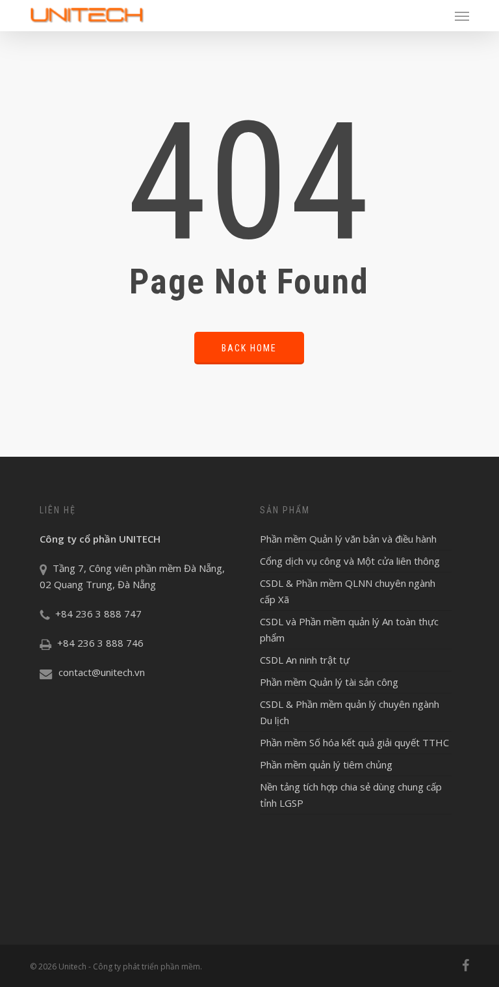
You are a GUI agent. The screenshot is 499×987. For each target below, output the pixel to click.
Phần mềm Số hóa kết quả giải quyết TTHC (354, 742)
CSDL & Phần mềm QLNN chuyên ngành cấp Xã (347, 591)
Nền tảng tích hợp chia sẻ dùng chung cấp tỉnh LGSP (351, 794)
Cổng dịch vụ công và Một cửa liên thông (350, 560)
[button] (462, 15)
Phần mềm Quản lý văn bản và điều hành (348, 538)
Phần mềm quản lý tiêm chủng (326, 764)
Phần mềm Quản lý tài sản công (329, 681)
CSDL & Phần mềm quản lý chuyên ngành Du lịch (349, 712)
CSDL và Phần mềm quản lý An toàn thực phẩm (349, 629)
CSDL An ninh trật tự (305, 659)
